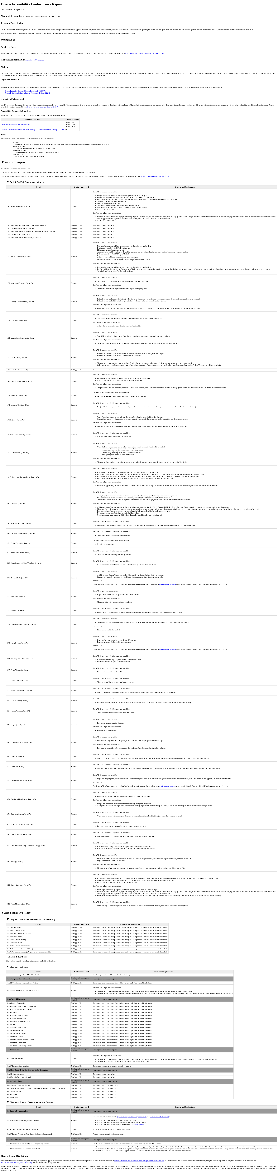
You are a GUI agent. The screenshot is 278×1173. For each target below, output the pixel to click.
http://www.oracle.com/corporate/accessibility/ (42, 107)
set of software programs (167, 584)
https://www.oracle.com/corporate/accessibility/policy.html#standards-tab (139, 1161)
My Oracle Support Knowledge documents (131, 1117)
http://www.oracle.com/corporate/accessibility (16, 1163)
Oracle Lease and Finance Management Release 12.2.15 (144, 53)
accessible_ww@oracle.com (34, 60)
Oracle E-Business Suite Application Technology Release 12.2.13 (27, 93)
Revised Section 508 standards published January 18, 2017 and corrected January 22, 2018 (33, 130)
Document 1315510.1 (138, 1124)
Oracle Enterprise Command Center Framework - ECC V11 (25, 91)
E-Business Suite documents (159, 1117)
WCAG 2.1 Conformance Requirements (155, 176)
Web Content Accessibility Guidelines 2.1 (16, 125)
